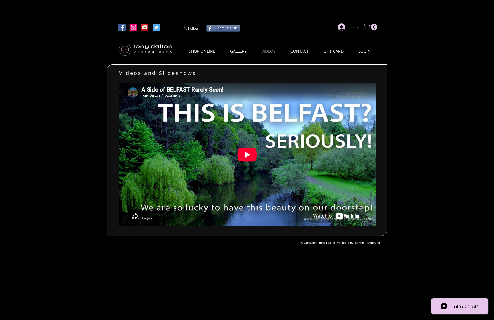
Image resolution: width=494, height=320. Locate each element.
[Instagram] (133, 27)
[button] (371, 27)
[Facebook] (122, 27)
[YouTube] (144, 27)
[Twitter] (156, 27)
